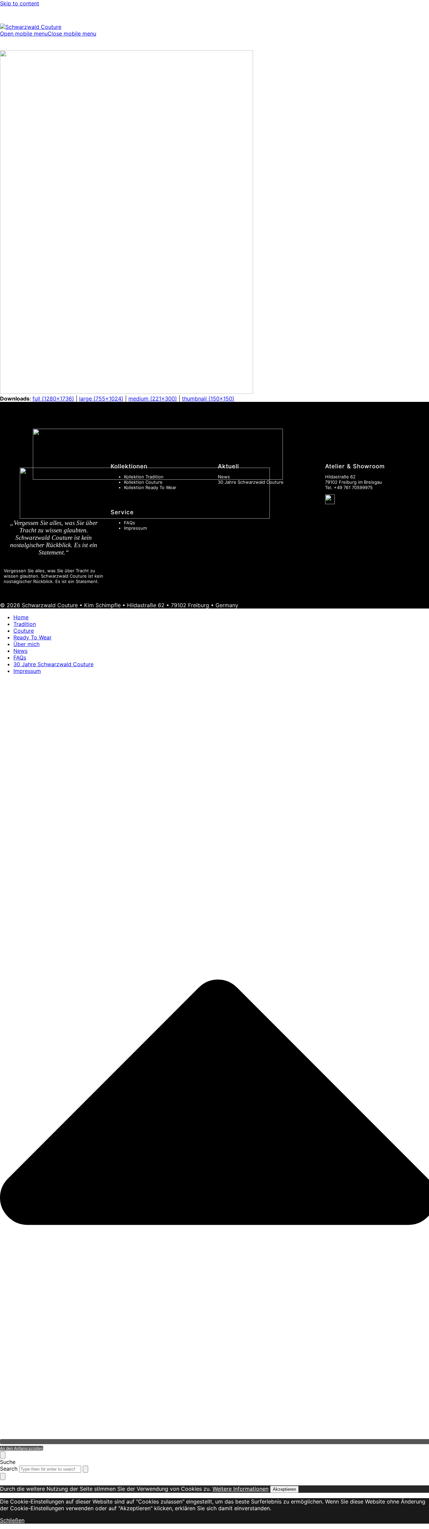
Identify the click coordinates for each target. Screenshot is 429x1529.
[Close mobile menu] (2, 1476)
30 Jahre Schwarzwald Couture (251, 482)
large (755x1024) (101, 398)
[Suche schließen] (2, 1455)
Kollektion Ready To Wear (150, 487)
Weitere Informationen (240, 1488)
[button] (48, 33)
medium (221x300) (152, 398)
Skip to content (19, 3)
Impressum (135, 528)
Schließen (12, 1520)
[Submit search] (85, 1469)
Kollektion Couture (143, 482)
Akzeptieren (284, 1489)
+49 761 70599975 (353, 487)
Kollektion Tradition (144, 476)
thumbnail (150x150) (208, 398)
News (224, 476)
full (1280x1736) (53, 398)
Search (8, 1468)
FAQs (129, 522)
